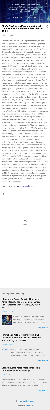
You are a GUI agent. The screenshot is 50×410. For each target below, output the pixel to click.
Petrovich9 (30, 405)
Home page (18, 18)
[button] (46, 27)
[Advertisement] (25, 268)
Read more (43, 328)
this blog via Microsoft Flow (22, 186)
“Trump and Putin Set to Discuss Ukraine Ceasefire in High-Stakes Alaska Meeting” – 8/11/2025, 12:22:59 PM (22, 338)
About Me (32, 18)
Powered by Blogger (26, 401)
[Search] (46, 4)
